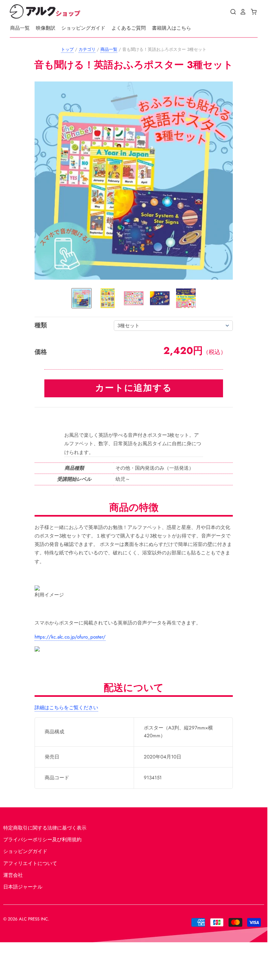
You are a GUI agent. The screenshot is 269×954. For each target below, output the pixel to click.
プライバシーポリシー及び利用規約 (42, 839)
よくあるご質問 (129, 28)
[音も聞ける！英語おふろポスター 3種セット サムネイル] (81, 298)
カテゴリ (87, 49)
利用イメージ (49, 594)
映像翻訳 (45, 28)
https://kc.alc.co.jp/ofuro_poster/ (70, 636)
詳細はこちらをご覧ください (66, 707)
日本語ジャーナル (22, 886)
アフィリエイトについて (30, 863)
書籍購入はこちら (171, 28)
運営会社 (13, 875)
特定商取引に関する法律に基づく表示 (44, 827)
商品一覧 (20, 28)
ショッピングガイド (83, 28)
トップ (67, 49)
